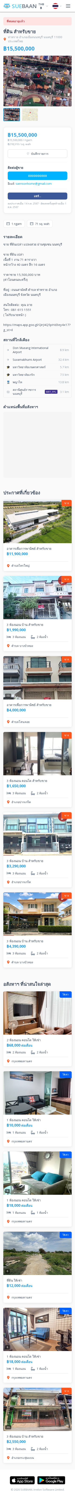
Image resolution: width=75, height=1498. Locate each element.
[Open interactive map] (37, 445)
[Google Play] (51, 1480)
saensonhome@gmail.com (34, 184)
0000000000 (37, 176)
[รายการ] (68, 6)
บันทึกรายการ (38, 154)
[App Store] (22, 1480)
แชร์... (37, 196)
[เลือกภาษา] (57, 6)
